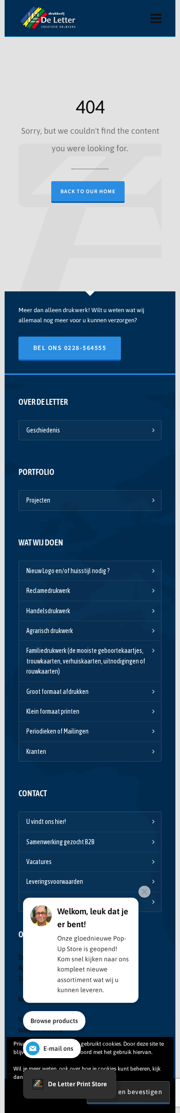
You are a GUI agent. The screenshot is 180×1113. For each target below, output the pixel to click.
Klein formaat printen (52, 711)
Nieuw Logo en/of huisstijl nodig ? (68, 570)
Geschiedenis (43, 430)
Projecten (38, 500)
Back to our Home (87, 191)
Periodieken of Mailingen (57, 731)
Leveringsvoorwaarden (54, 881)
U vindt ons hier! (46, 821)
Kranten (36, 751)
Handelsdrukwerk (48, 611)
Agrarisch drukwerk (49, 630)
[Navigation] (156, 18)
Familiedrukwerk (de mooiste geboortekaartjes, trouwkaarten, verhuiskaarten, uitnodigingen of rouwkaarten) (85, 661)
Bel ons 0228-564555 (70, 347)
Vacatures (39, 861)
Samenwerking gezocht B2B (60, 842)
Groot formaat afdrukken (57, 691)
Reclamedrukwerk (48, 590)
